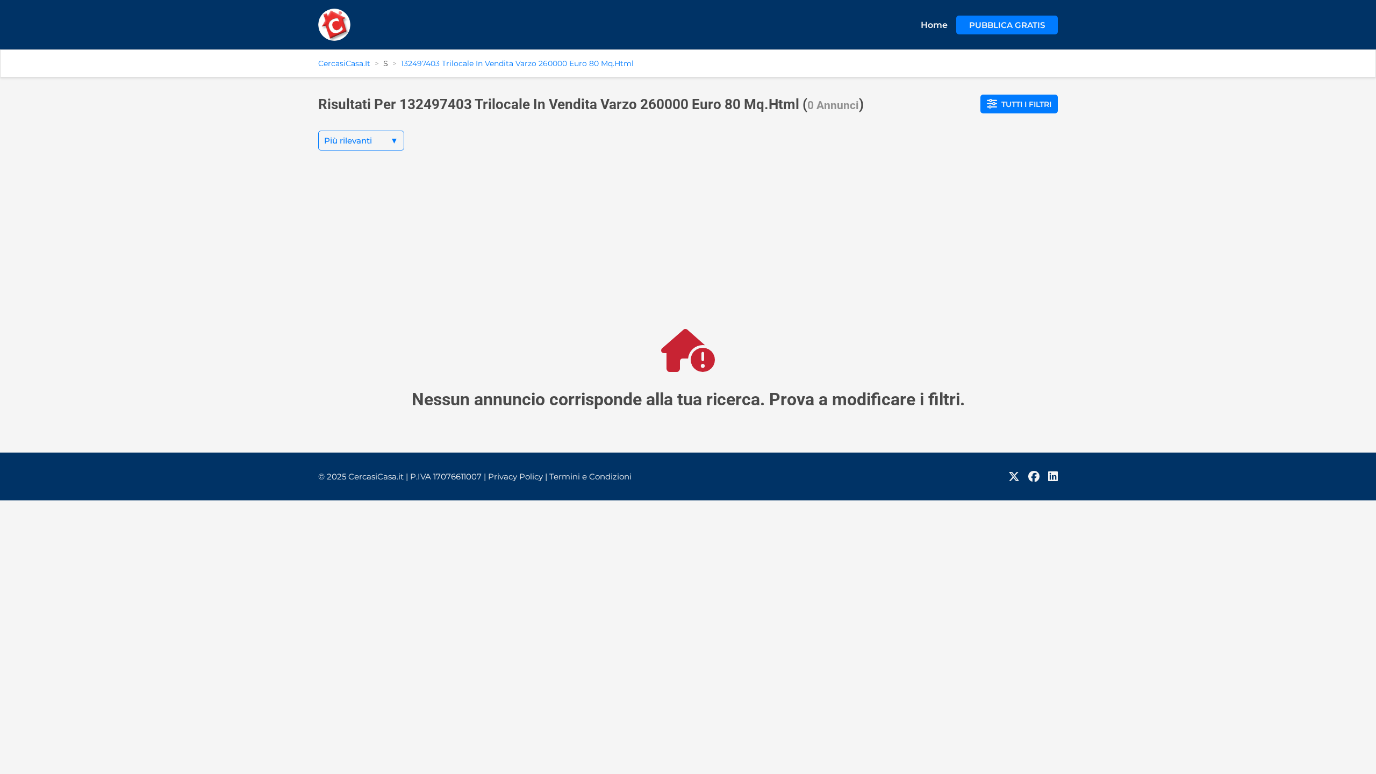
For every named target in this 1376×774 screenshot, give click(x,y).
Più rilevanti (361, 140)
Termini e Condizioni (590, 476)
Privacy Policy (517, 476)
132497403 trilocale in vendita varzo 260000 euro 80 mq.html (517, 63)
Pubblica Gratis (1007, 25)
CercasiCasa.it (344, 63)
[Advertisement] (688, 248)
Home (934, 25)
